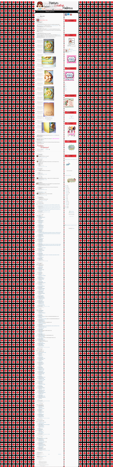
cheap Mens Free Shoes (47, 210)
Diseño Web (73, 216)
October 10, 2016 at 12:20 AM (44, 418)
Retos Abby (53, 135)
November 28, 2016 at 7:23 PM (44, 434)
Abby (39, 182)
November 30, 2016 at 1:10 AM (44, 450)
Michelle (40, 176)
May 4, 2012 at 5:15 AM (43, 157)
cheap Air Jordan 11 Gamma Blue (48, 209)
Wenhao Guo (40, 214)
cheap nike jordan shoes (42, 204)
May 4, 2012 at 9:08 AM (43, 189)
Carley (39, 160)
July (66, 195)
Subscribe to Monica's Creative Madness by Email (71, 159)
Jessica (66, 86)
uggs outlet (42, 209)
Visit (68, 175)
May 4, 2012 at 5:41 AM (43, 166)
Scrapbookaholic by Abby (41, 25)
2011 (66, 206)
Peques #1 (51, 117)
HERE (54, 67)
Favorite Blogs (47, 11)
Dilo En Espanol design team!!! (54, 25)
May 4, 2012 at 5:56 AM (43, 174)
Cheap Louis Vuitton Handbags (50, 204)
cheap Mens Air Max (56, 204)
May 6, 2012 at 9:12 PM (43, 195)
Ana (65, 83)
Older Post (59, 454)
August (67, 194)
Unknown (40, 436)
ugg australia (42, 210)
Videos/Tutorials (42, 11)
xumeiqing (40, 403)
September (67, 192)
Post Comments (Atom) (43, 456)
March (66, 201)
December (67, 188)
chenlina (40, 349)
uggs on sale (54, 209)
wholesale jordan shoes (54, 208)
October (67, 191)
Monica (42, 149)
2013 (66, 185)
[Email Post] (49, 149)
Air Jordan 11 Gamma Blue (43, 208)
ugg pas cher (49, 208)
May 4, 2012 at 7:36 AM (43, 179)
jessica (39, 154)
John (39, 263)
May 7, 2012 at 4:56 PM (43, 200)
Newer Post (38, 454)
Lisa (65, 87)
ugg (45, 204)
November (67, 189)
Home (37, 11)
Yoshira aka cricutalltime (42, 192)
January (67, 204)
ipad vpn (70, 216)
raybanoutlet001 (41, 420)
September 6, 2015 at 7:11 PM (44, 306)
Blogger (73, 228)
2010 (66, 207)
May (66, 198)
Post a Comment (39, 452)
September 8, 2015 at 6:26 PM (44, 347)
